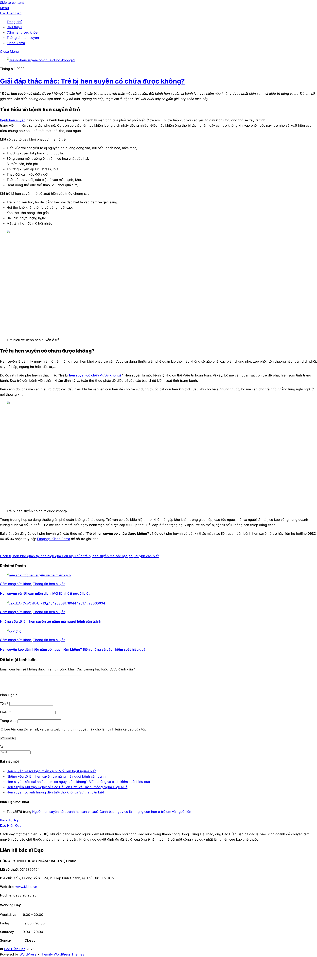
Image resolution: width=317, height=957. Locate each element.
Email (5, 712)
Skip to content (12, 3)
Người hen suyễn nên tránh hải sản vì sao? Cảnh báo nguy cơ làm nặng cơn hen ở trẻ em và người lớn (111, 812)
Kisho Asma (16, 43)
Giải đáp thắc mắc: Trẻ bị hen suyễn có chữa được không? (92, 81)
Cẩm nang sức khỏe (22, 32)
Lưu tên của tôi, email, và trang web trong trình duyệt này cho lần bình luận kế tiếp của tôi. (75, 729)
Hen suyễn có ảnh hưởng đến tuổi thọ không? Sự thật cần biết (55, 792)
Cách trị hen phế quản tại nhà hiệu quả (30, 556)
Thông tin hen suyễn (23, 38)
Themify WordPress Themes (62, 954)
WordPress (28, 954)
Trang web (8, 721)
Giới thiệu (14, 27)
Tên (4, 704)
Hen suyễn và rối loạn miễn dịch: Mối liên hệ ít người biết (45, 594)
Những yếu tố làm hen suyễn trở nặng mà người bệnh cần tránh (50, 622)
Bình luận (8, 695)
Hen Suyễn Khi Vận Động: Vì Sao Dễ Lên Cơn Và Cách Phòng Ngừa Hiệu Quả (67, 787)
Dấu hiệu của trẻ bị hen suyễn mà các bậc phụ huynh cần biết (110, 556)
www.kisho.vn (26, 887)
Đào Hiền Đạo (14, 949)
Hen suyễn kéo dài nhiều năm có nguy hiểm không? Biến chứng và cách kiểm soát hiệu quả (72, 649)
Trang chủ (14, 22)
